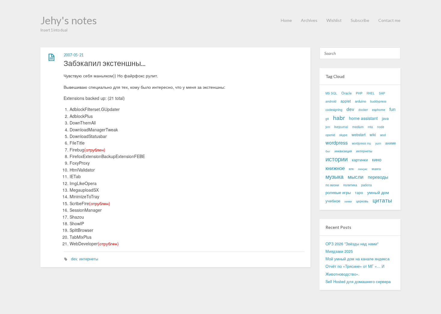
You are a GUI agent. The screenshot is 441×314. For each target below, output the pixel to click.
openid (330, 135)
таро (359, 192)
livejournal (341, 127)
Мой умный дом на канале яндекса (357, 259)
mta (370, 127)
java (385, 118)
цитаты (382, 200)
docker (363, 110)
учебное (333, 201)
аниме (390, 142)
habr (339, 117)
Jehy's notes (68, 20)
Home (286, 20)
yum (378, 143)
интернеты (88, 259)
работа (366, 185)
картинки (360, 160)
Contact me (389, 20)
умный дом (378, 192)
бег (328, 151)
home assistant (363, 118)
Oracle (346, 93)
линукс (363, 169)
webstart (358, 134)
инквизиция (343, 151)
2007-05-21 (73, 55)
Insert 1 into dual (54, 30)
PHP (359, 93)
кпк (351, 168)
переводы (378, 177)
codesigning (334, 109)
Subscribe (360, 20)
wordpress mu (361, 143)
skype (343, 135)
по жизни (332, 185)
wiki (373, 134)
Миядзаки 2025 (339, 251)
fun (392, 109)
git (327, 119)
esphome (378, 109)
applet (345, 100)
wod (383, 135)
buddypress (378, 101)
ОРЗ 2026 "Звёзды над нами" (352, 244)
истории (337, 159)
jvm (328, 127)
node (380, 127)
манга (376, 168)
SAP (382, 93)
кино (376, 159)
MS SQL (331, 93)
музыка (335, 176)
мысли (356, 176)
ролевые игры (338, 192)
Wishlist (334, 20)
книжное (335, 168)
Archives (309, 20)
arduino (360, 101)
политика (350, 185)
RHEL (371, 93)
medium (358, 126)
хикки (348, 201)
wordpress (337, 142)
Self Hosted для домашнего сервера (358, 281)
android (331, 101)
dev (74, 259)
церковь (362, 201)
